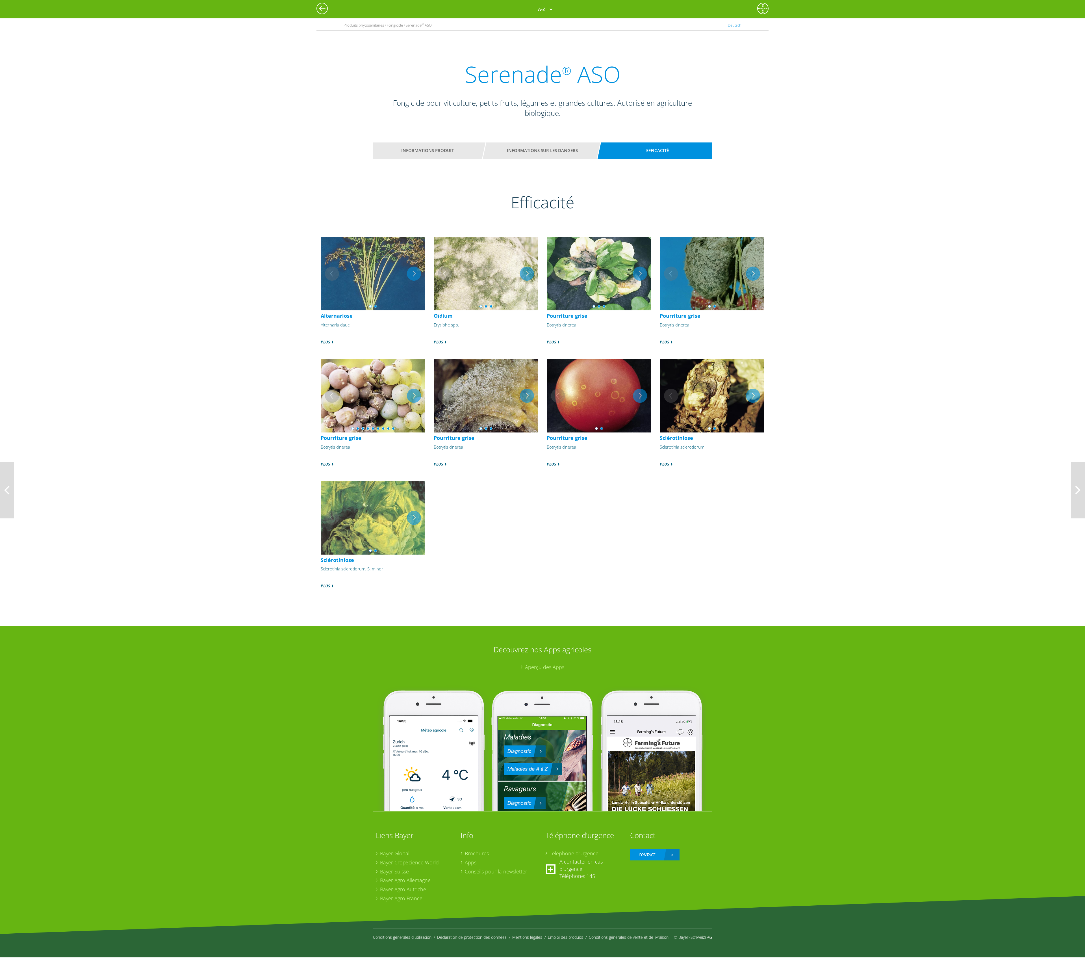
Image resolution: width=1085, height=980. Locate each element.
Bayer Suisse (394, 871)
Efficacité (657, 150)
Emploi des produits (565, 937)
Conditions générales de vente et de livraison (629, 937)
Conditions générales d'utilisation (402, 937)
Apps (470, 862)
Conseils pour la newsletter (496, 871)
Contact (647, 854)
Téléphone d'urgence (574, 853)
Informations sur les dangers (542, 150)
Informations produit (427, 150)
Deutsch (734, 25)
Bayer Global (394, 853)
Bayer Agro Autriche (403, 889)
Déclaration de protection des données (472, 937)
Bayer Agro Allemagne (405, 880)
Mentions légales (527, 937)
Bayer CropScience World (409, 862)
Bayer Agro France (401, 898)
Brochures (477, 853)
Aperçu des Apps (544, 667)
